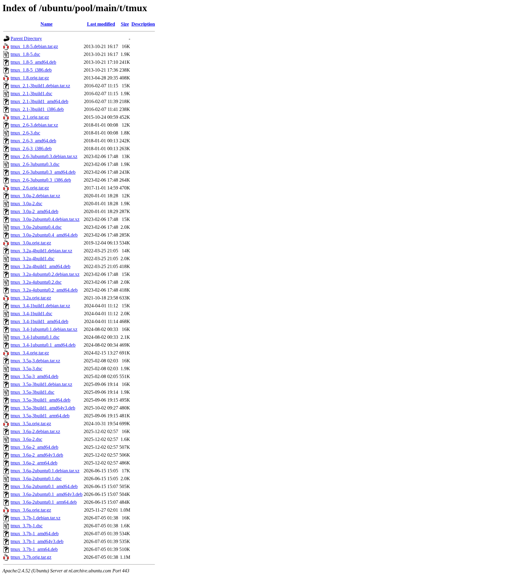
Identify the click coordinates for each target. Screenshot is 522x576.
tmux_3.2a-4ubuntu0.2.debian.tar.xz (45, 274)
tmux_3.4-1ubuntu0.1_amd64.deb (43, 345)
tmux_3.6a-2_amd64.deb (34, 447)
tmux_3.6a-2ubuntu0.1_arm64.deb (44, 502)
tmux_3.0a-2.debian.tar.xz (35, 195)
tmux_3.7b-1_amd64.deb (35, 533)
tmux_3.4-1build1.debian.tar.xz (40, 305)
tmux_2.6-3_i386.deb (31, 148)
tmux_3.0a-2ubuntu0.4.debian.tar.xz (45, 219)
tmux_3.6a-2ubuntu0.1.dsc (36, 478)
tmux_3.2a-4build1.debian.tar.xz (41, 250)
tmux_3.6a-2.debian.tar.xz (35, 431)
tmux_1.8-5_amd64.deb (33, 62)
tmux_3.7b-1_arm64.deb (34, 549)
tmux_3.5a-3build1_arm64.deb (40, 415)
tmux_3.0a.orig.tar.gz (31, 242)
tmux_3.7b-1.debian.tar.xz (35, 517)
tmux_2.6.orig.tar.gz (30, 187)
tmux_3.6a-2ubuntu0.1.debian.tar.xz (45, 470)
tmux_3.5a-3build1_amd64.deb (40, 400)
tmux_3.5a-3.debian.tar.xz (35, 360)
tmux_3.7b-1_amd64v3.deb (37, 541)
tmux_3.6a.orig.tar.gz (31, 510)
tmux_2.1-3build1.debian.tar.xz (40, 85)
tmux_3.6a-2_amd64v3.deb (37, 455)
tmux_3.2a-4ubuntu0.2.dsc (36, 282)
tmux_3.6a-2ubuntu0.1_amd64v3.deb (46, 494)
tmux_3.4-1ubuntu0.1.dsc (35, 337)
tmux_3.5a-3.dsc (26, 368)
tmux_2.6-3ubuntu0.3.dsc (35, 164)
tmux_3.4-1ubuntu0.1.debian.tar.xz (44, 329)
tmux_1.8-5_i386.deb (31, 70)
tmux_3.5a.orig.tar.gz (31, 423)
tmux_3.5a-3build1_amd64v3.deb (43, 407)
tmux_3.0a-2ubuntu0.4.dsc (36, 227)
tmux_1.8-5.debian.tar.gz (34, 46)
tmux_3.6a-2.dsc (26, 439)
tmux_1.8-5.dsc (25, 54)
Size (125, 24)
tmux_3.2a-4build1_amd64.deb (40, 266)
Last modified (101, 24)
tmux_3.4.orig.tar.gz (30, 352)
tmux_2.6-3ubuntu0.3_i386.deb (41, 180)
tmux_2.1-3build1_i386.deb (37, 109)
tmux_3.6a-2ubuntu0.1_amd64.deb (44, 486)
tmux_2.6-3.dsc (25, 132)
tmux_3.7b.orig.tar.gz (31, 557)
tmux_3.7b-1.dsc (27, 525)
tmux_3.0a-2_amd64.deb (34, 211)
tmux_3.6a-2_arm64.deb (34, 462)
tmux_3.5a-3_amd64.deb (34, 376)
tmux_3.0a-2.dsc (26, 203)
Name (46, 24)
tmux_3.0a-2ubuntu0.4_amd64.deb (44, 235)
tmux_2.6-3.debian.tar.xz (34, 125)
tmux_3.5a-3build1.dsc (32, 392)
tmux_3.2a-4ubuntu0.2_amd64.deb (44, 290)
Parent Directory (26, 38)
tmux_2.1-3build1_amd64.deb (39, 101)
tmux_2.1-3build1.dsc (31, 93)
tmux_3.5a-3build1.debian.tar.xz (41, 384)
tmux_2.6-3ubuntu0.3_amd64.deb (43, 172)
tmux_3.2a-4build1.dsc (32, 258)
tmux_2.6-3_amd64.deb (33, 140)
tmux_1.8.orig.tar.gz (30, 77)
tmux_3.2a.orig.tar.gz (31, 297)
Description (143, 24)
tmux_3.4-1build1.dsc (31, 313)
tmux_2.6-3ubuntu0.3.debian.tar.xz (44, 156)
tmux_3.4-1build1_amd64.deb (39, 321)
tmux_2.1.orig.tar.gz (30, 117)
